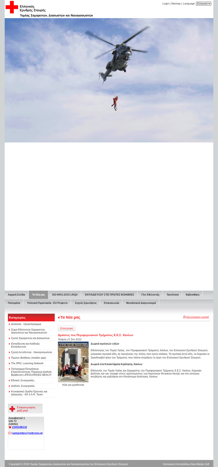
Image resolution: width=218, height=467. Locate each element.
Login (165, 3)
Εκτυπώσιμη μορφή (197, 317)
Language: (189, 3)
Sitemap (176, 3)
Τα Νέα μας (70, 317)
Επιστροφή (66, 328)
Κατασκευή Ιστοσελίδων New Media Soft (186, 464)
